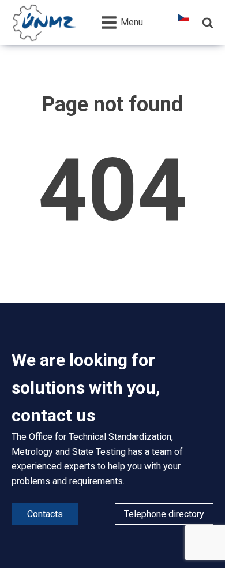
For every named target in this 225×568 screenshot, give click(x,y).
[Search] (207, 22)
